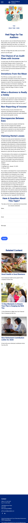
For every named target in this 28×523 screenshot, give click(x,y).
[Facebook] (2, 513)
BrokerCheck (8, 520)
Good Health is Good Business (13, 274)
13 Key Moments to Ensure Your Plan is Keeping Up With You (12, 306)
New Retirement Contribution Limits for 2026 (12, 339)
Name (2, 208)
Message (3, 225)
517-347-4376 (7, 501)
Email (2, 217)
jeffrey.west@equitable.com (7, 511)
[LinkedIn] (5, 513)
